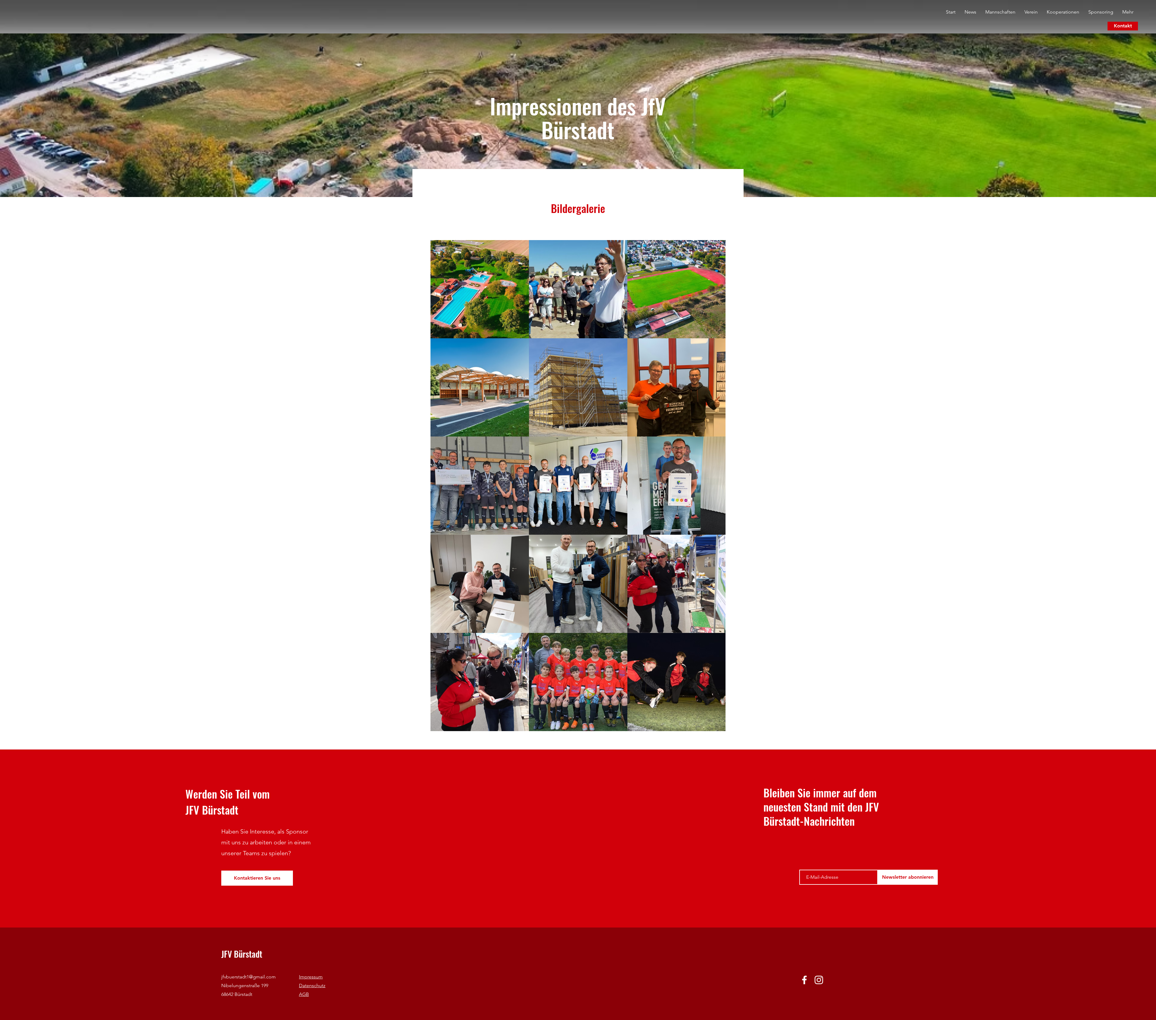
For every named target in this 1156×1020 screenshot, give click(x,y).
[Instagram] (819, 980)
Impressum (311, 977)
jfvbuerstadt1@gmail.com (248, 977)
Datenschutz (312, 985)
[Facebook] (804, 980)
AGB (304, 994)
